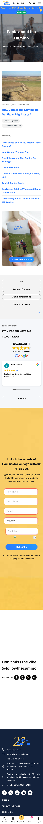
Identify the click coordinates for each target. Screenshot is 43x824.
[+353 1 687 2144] (4, 749)
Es (18, 3)
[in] (23, 792)
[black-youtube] (34, 677)
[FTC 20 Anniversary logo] (6, 3)
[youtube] (30, 792)
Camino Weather (10, 167)
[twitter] (28, 677)
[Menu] (39, 3)
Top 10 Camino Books (13, 183)
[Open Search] (14, 3)
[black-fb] (16, 677)
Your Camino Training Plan (15, 152)
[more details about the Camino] (31, 3)
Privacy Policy (27, 559)
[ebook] (21, 238)
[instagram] (10, 792)
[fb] (4, 792)
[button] (23, 3)
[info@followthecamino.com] (4, 754)
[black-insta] (22, 677)
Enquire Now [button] (21, 12)
